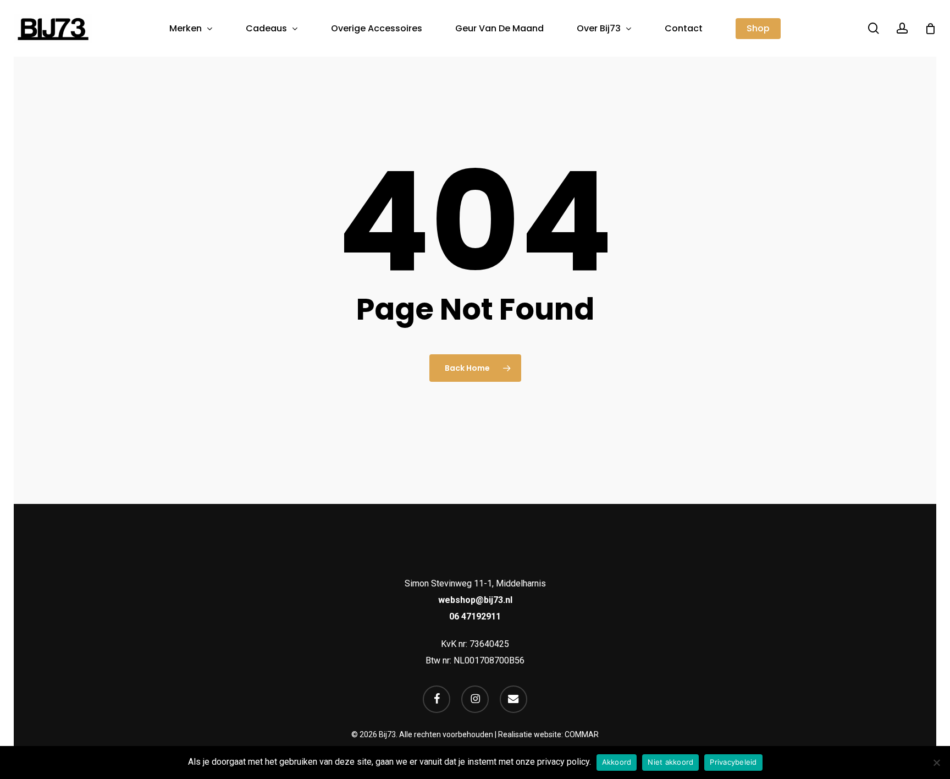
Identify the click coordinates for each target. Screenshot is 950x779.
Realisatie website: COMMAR (548, 734)
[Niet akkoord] (936, 762)
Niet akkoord (670, 762)
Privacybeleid (733, 762)
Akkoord (617, 762)
